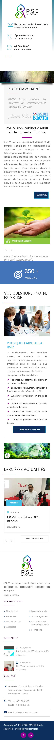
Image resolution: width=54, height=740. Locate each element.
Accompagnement (39, 616)
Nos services (12, 611)
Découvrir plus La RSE (29, 429)
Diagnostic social (39, 611)
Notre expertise (13, 621)
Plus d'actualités (34, 538)
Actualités (11, 627)
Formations (36, 630)
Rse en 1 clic (11, 616)
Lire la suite (18, 527)
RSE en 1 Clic (41, 195)
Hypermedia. (32, 729)
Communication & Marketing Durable (40, 623)
